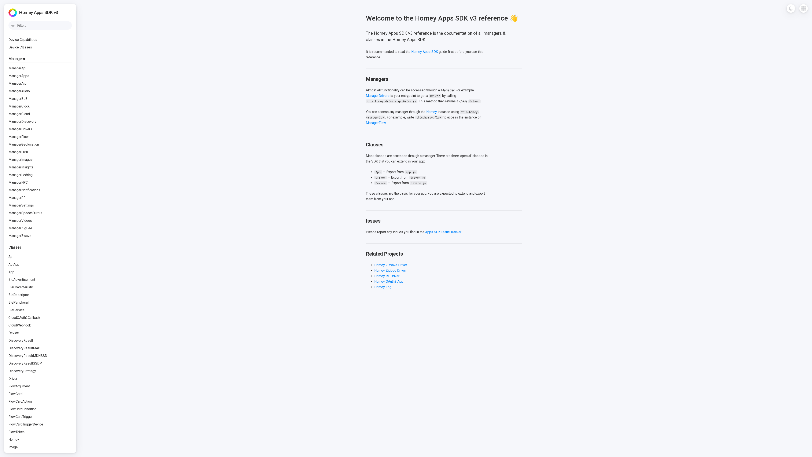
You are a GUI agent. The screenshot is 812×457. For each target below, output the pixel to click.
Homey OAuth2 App (388, 281)
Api (10, 257)
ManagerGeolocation (23, 144)
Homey (13, 440)
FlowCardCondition (22, 409)
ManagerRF (16, 198)
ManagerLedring (20, 175)
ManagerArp (17, 83)
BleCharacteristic (21, 287)
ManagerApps (18, 76)
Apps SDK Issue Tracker (443, 232)
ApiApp (13, 264)
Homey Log (382, 287)
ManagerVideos (20, 221)
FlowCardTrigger (20, 417)
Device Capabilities (22, 40)
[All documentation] (803, 8)
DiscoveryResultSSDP (25, 363)
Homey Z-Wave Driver (390, 265)
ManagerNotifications (24, 190)
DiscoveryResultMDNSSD (27, 356)
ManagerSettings (21, 205)
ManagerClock (19, 106)
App (11, 272)
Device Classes (20, 47)
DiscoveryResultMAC (24, 348)
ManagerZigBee (20, 228)
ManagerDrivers (20, 129)
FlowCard (15, 394)
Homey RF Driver (386, 276)
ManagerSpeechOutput (25, 213)
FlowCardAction (20, 401)
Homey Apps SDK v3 (38, 12)
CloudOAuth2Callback (24, 318)
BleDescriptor (18, 295)
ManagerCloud (19, 114)
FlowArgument (19, 386)
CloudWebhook (19, 325)
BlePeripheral (18, 302)
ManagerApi (17, 68)
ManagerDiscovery (22, 122)
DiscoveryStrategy (22, 371)
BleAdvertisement (21, 280)
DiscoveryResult (20, 341)
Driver (12, 379)
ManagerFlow (18, 137)
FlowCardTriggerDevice (25, 424)
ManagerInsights (20, 167)
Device (13, 333)
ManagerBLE (17, 99)
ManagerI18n (18, 152)
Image (13, 447)
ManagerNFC (18, 182)
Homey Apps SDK (424, 52)
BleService (16, 310)
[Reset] (67, 25)
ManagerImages (20, 160)
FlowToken (16, 432)
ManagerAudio (19, 91)
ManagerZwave (19, 236)
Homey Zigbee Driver (390, 270)
